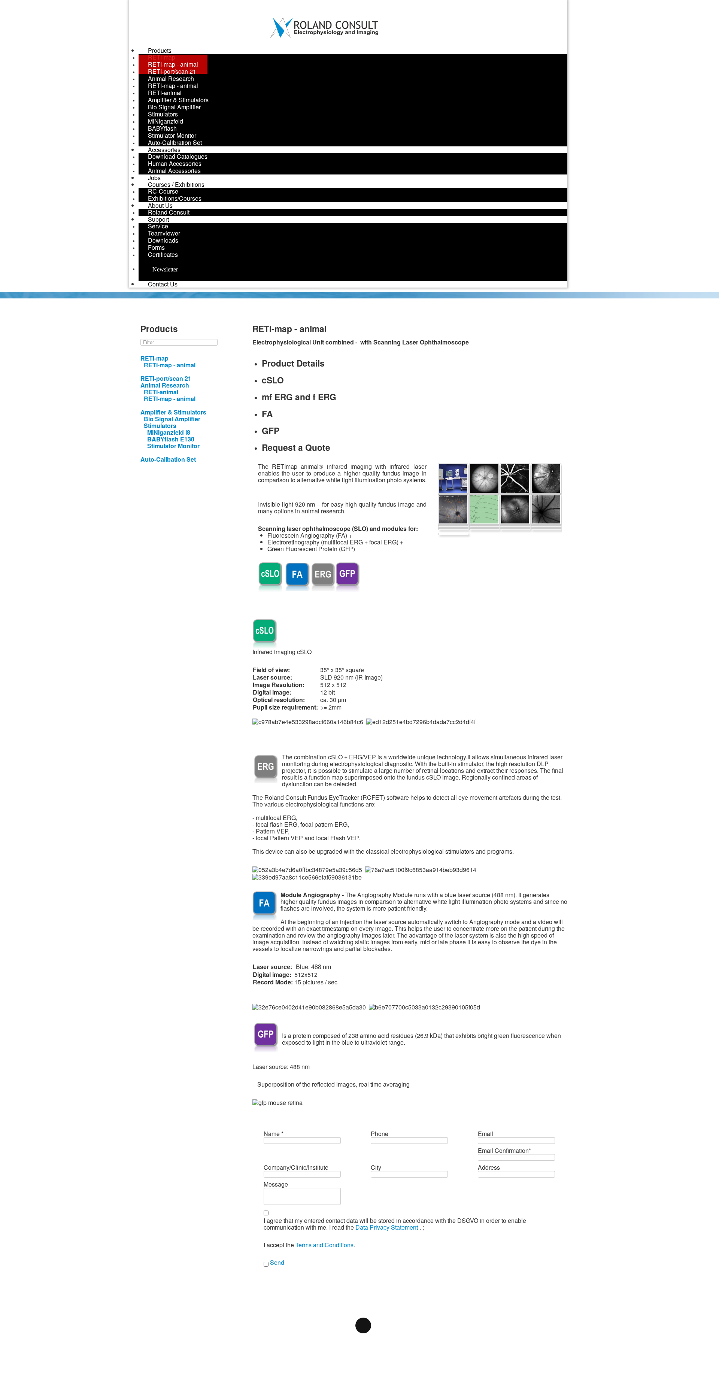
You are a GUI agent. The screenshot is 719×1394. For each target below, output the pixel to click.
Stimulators (160, 425)
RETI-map (154, 358)
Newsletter (160, 269)
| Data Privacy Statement (328, 1302)
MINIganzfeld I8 (168, 432)
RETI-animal (161, 392)
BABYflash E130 (170, 439)
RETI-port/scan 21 (165, 378)
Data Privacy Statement (387, 1227)
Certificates (163, 254)
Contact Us (163, 284)
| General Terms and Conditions (449, 1302)
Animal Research (164, 385)
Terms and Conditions (324, 1244)
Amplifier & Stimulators (173, 412)
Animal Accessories (174, 170)
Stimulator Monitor (173, 445)
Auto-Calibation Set (168, 459)
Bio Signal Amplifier (172, 418)
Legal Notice (244, 1302)
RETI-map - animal (169, 365)
